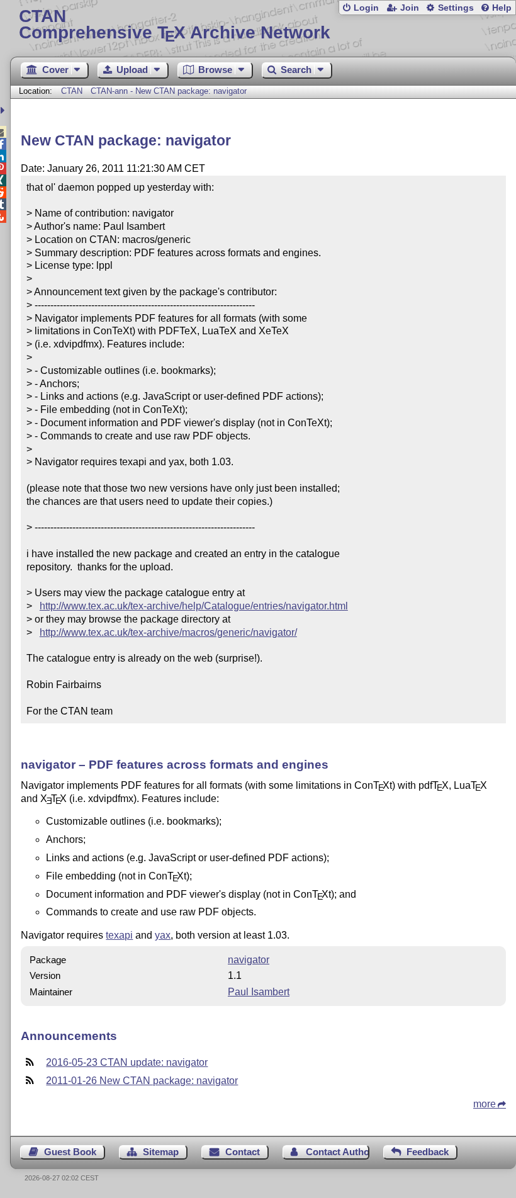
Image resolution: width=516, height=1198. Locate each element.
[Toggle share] (4, 110)
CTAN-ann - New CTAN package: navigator (169, 91)
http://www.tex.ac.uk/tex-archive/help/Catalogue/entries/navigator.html (194, 606)
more (484, 1104)
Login (366, 8)
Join (409, 8)
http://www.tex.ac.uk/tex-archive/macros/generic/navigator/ (168, 632)
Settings (456, 8)
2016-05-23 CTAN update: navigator (127, 1062)
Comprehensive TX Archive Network (174, 25)
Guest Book (70, 1151)
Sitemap (161, 1151)
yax (163, 935)
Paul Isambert (258, 991)
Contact (242, 1151)
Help (502, 8)
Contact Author (337, 1151)
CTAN (71, 91)
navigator (248, 959)
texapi (119, 935)
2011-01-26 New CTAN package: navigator (142, 1080)
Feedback (428, 1151)
